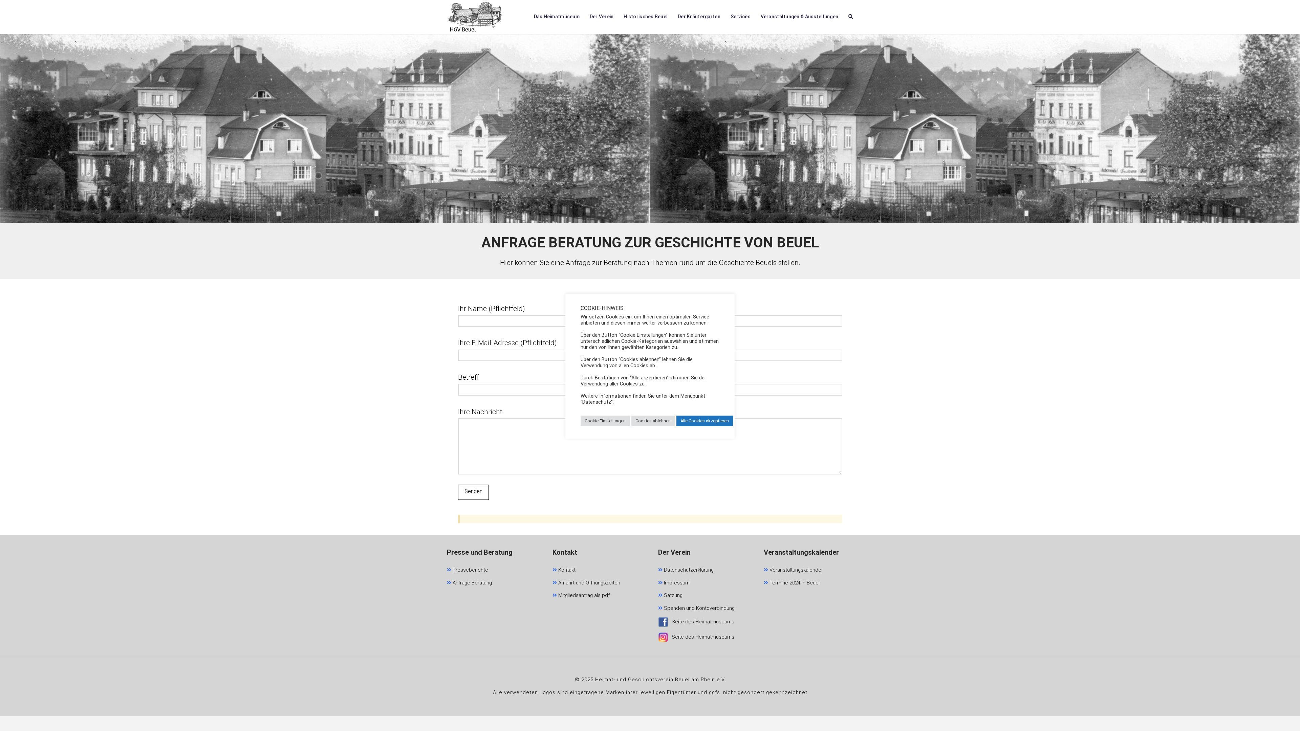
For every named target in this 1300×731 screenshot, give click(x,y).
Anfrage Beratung (471, 583)
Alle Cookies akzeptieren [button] (704, 420)
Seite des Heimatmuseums (703, 622)
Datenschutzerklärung (688, 570)
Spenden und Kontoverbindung (699, 608)
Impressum (676, 583)
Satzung (672, 595)
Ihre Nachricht (480, 412)
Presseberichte (469, 570)
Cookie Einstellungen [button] (605, 420)
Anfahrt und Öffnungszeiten (588, 583)
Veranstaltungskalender (795, 570)
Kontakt (566, 570)
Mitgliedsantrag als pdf (583, 595)
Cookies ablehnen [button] (653, 420)
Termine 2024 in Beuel (794, 583)
